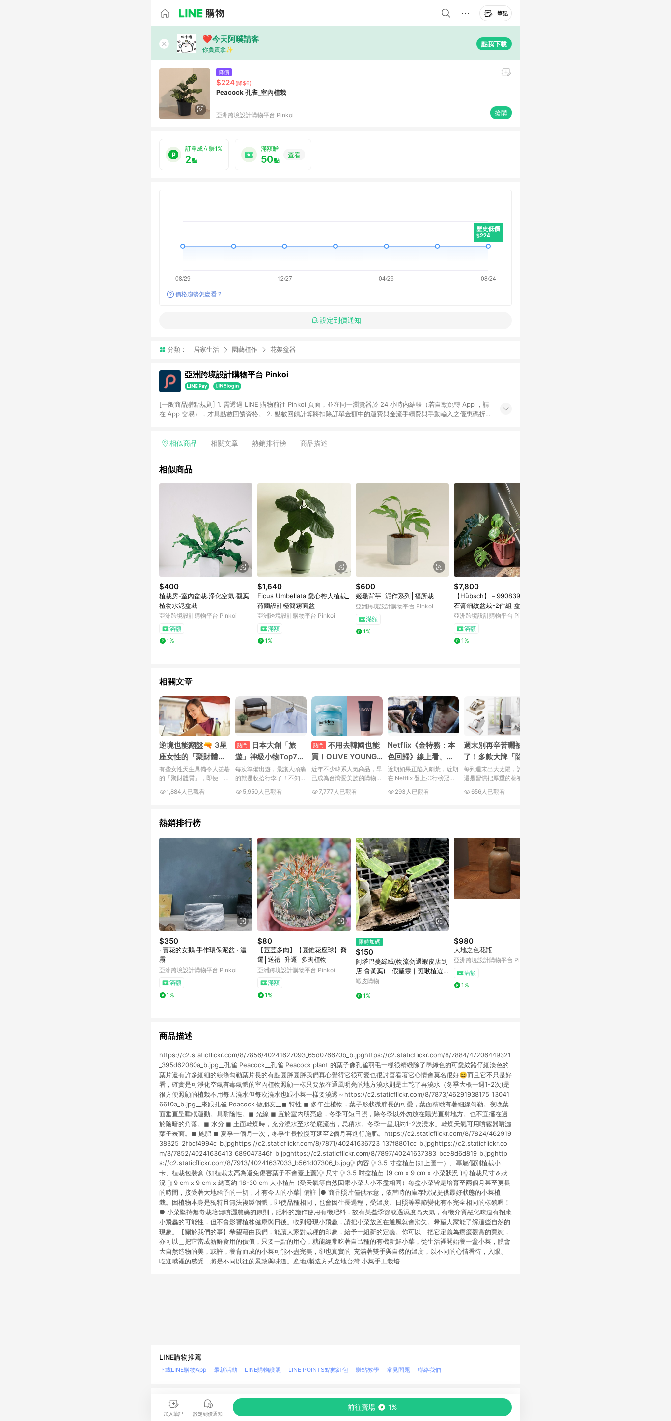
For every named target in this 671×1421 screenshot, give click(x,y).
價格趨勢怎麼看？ (199, 294)
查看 (294, 154)
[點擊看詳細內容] (205, 530)
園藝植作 (244, 349)
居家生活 (206, 349)
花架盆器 (283, 349)
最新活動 (225, 1369)
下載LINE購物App (182, 1369)
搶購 (501, 113)
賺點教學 (367, 1369)
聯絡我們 (429, 1369)
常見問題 (398, 1369)
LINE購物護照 (263, 1369)
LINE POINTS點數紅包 (318, 1369)
